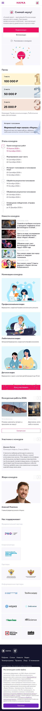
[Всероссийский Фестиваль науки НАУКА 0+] (11, 554)
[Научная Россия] (11, 633)
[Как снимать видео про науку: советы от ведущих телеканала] (9, 254)
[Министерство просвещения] (30, 573)
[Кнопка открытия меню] (3, 3)
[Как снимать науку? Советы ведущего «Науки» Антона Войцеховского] (9, 263)
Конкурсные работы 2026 (14, 398)
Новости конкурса (10, 216)
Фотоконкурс (21, 35)
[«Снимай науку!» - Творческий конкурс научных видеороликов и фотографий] (37, 3)
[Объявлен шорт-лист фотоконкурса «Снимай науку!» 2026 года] (9, 244)
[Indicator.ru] (30, 606)
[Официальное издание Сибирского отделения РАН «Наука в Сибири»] (11, 620)
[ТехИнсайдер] (30, 593)
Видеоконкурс (21, 30)
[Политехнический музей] (11, 593)
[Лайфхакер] (30, 633)
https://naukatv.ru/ (31, 677)
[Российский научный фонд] (11, 533)
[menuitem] (5, 657)
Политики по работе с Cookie (11, 695)
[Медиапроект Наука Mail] (11, 606)
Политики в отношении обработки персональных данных (19, 693)
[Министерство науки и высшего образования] (11, 573)
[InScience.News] (30, 620)
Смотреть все (21, 431)
